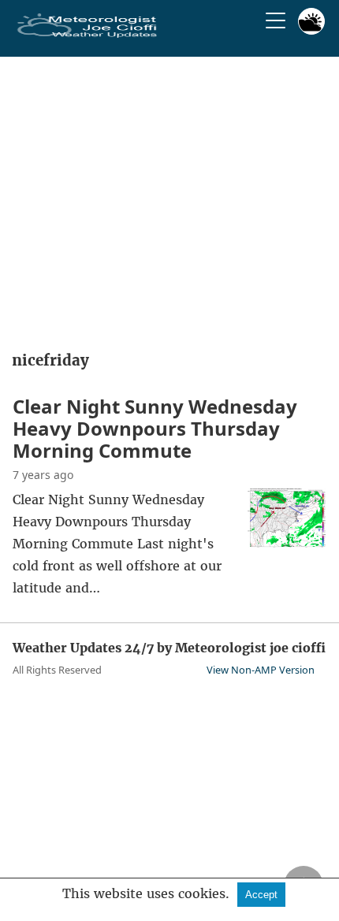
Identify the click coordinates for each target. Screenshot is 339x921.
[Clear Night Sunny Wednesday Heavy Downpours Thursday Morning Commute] (287, 543)
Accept (261, 895)
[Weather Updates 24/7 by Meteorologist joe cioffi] (87, 34)
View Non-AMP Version (261, 670)
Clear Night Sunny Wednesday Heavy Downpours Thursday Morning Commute (155, 428)
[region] (169, 198)
